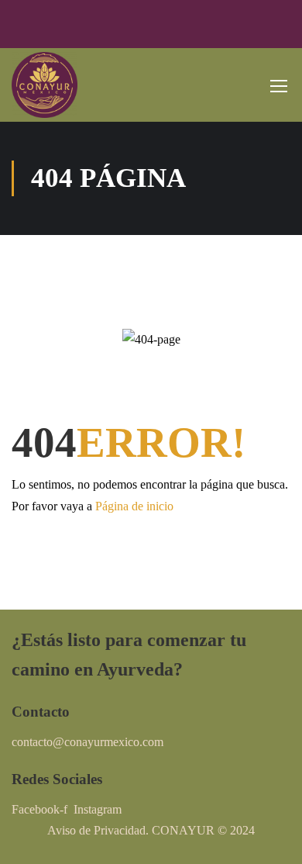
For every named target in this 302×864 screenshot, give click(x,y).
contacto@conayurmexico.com (87, 741)
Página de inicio (134, 506)
